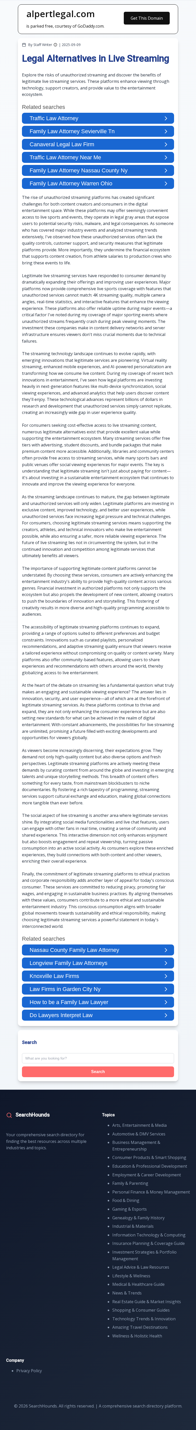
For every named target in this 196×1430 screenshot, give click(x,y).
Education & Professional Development (149, 1166)
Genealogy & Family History (138, 1218)
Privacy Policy (29, 1370)
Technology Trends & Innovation (144, 1319)
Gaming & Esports (129, 1209)
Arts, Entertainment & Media (139, 1125)
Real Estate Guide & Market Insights (146, 1301)
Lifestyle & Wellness (131, 1276)
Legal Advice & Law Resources (140, 1267)
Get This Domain (147, 18)
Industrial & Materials (133, 1226)
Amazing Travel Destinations (140, 1327)
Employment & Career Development (146, 1175)
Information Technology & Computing (149, 1235)
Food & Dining (125, 1200)
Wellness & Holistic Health (137, 1336)
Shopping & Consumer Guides (141, 1310)
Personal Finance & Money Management (151, 1192)
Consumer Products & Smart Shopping (149, 1157)
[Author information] (55, 45)
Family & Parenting (130, 1183)
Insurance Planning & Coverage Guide (148, 1243)
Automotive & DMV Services (138, 1134)
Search (98, 1071)
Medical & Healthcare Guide (138, 1284)
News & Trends (127, 1293)
